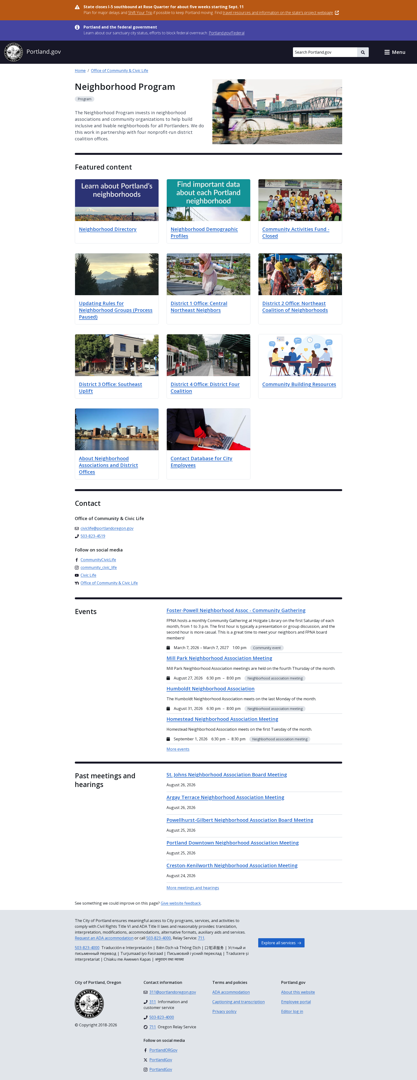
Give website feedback (181, 903)
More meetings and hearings (193, 887)
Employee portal (296, 1001)
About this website (298, 992)
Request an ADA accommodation (104, 938)
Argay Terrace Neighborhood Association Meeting (225, 797)
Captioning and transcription (238, 1001)
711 (201, 938)
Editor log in (292, 1011)
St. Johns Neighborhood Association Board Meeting (227, 774)
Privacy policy (224, 1011)
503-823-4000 (158, 938)
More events (178, 749)
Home (80, 70)
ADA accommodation (231, 992)
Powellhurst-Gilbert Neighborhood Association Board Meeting (240, 820)
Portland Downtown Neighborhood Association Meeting (233, 842)
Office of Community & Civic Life (119, 70)
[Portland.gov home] (32, 52)
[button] (394, 52)
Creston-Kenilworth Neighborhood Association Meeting (232, 865)
